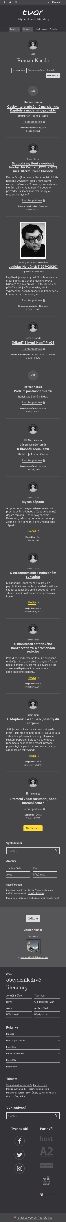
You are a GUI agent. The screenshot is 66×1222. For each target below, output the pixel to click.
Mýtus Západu (33, 502)
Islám (22, 1096)
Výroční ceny (24, 1092)
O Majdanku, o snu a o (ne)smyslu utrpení (33, 721)
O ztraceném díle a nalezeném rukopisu (33, 574)
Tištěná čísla (13, 868)
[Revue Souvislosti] (46, 1166)
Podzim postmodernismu (33, 391)
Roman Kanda (18, 70)
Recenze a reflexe (36, 70)
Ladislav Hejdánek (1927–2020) (33, 266)
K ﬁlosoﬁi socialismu (33, 449)
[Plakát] (33, 240)
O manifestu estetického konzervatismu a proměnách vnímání (33, 648)
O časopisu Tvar (44, 1001)
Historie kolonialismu (38, 1089)
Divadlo (23, 1089)
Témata (26, 29)
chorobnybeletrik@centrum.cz (34, 957)
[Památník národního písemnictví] (46, 1181)
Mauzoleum (12, 1089)
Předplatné (40, 1014)
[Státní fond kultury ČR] (46, 1195)
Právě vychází (40, 1085)
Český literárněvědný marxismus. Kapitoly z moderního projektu (33, 108)
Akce (44, 29)
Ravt (38, 29)
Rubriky (13, 29)
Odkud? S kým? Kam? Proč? (33, 342)
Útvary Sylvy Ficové (41, 1092)
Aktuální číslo (14, 995)
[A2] (46, 1152)
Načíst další (33, 828)
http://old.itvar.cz (36, 893)
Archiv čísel (41, 1008)
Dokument (11, 1092)
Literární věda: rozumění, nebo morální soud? (33, 801)
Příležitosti (55, 29)
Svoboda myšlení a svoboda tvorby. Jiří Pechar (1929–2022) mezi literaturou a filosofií (33, 167)
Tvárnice (39, 995)
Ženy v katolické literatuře (19, 1085)
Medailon (52, 75)
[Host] (46, 1139)
